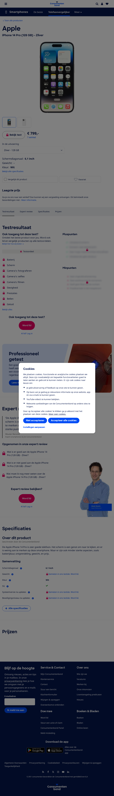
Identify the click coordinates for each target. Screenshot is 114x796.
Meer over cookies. (57, 414)
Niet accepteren (35, 420)
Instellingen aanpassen (34, 427)
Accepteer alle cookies (64, 420)
